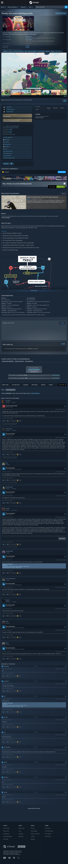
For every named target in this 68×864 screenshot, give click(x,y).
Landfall (27, 45)
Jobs (20, 831)
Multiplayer (5, 51)
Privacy (33, 828)
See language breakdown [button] (8, 361)
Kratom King (9, 428)
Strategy (52, 51)
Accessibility (34, 831)
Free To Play (15, 127)
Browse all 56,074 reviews (34, 808)
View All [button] (63, 193)
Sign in (2, 100)
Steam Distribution (7, 836)
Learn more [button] (62, 172)
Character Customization (18, 51)
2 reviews (8, 552)
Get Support (48, 833)
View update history (8, 151)
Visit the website (7, 137)
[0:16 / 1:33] (34, 71)
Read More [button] (62, 538)
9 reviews (8, 464)
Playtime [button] (43, 384)
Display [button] (50, 384)
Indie (26, 51)
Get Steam (47, 828)
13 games (8, 402)
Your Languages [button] (10, 389)
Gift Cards (5, 839)
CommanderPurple (10, 578)
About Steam (6, 828)
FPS (56, 51)
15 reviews (14, 488)
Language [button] (25, 384)
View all (63, 343)
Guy (7, 463)
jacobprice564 (9, 551)
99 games (8, 510)
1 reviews (14, 430)
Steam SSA (6, 831)
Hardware (21, 833)
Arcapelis (8, 400)
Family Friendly (41, 51)
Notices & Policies (35, 833)
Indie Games (10, 11)
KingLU (7, 600)
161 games (8, 430)
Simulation (47, 51)
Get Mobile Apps (49, 831)
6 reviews (14, 402)
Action (7, 127)
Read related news (7, 153)
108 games (8, 601)
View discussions (7, 155)
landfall (10, 132)
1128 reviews (14, 510)
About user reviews (19, 361)
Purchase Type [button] (15, 384)
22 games (8, 488)
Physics (10, 51)
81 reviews (14, 601)
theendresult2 (9, 487)
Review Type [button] (5, 384)
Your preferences (29, 361)
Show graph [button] (61, 384)
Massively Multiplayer (32, 51)
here (30, 348)
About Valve (21, 828)
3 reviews (8, 580)
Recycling (21, 836)
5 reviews (8, 623)
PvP (59, 51)
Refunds (33, 839)
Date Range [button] (34, 384)
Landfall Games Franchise (20, 11)
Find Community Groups (9, 157)
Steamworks (6, 833)
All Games (3, 11)
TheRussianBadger (5, 217)
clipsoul (8, 508)
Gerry (7, 643)
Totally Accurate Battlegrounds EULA (11, 121)
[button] (3, 7)
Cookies (33, 836)
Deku (7, 621)
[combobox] (50, 7)
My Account (48, 836)
